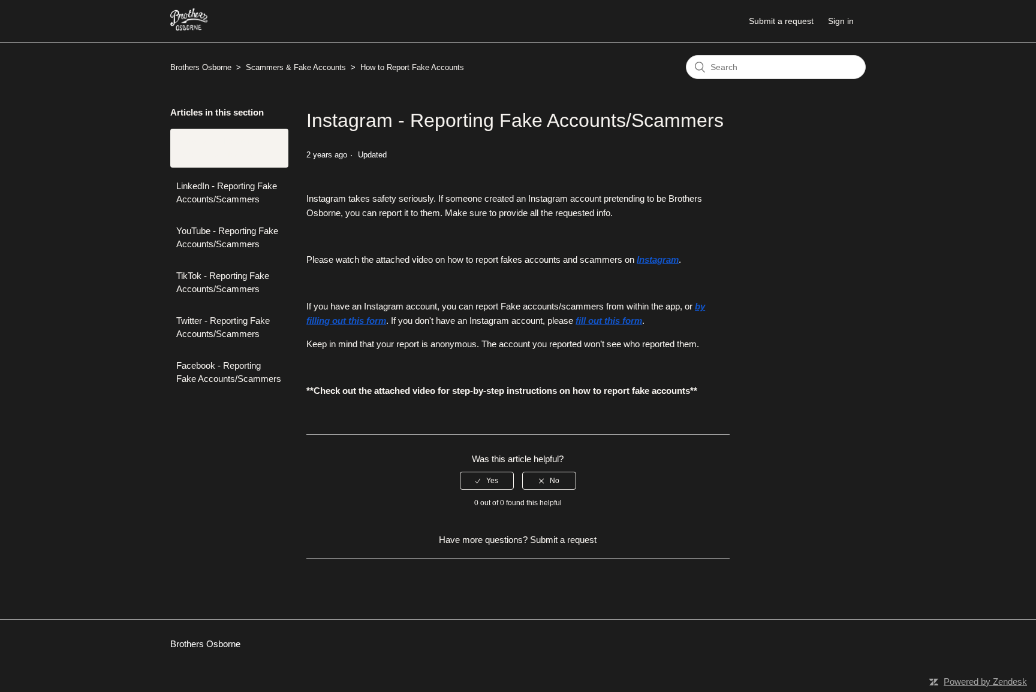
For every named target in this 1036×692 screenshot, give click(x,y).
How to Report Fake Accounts (412, 67)
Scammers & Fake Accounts (296, 67)
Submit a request (781, 21)
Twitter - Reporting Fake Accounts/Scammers (223, 327)
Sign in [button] (841, 21)
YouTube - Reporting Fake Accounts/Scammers (227, 238)
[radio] (487, 481)
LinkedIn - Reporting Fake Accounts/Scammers (226, 193)
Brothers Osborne (200, 67)
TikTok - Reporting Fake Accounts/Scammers (222, 283)
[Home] (188, 27)
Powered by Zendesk (985, 681)
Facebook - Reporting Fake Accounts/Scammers (228, 372)
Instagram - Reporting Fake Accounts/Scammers (228, 148)
